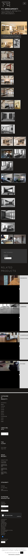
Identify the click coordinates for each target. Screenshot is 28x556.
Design (2, 411)
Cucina (2, 409)
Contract (3, 406)
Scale (2, 421)
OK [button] (21, 552)
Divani (22, 364)
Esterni (2, 412)
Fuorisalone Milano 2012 (3, 462)
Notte (2, 418)
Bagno (2, 404)
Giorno (2, 414)
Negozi (2, 448)
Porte (2, 419)
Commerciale (4, 416)
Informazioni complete (14, 554)
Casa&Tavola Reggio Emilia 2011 (4, 465)
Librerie (23, 306)
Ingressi (23, 278)
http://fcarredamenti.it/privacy (7, 530)
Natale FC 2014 (4, 460)
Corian (2, 407)
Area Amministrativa (4, 490)
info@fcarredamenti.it (9, 13)
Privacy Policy (4, 487)
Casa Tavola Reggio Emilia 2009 (4, 473)
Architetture (3, 402)
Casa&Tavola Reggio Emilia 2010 (4, 469)
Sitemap (3, 486)
